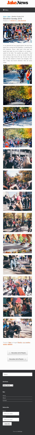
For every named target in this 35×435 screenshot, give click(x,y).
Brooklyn (20, 342)
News (9, 16)
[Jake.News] (17, 2)
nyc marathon (26, 342)
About (4, 398)
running (5, 344)
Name (4, 411)
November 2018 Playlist (17, 353)
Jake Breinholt (22, 21)
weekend (10, 344)
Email (4, 417)
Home (4, 16)
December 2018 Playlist (17, 359)
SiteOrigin (20, 431)
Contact (5, 400)
